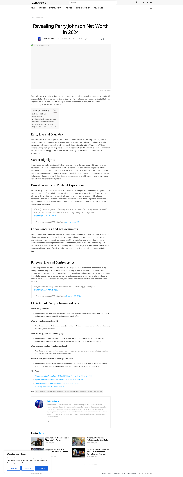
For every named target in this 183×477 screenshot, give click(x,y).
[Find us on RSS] (143, 2)
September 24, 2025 (92, 443)
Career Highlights (37, 116)
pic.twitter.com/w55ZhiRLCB (46, 215)
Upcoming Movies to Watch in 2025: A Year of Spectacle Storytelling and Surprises (98, 451)
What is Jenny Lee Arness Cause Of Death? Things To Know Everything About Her (64, 376)
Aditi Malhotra (49, 39)
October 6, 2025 (49, 443)
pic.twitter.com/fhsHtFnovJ (46, 289)
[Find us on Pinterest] (147, 2)
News (33, 8)
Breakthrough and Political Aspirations (44, 119)
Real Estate (98, 8)
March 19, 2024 (71, 222)
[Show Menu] (151, 8)
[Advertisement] (133, 32)
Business (42, 8)
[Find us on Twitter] (140, 2)
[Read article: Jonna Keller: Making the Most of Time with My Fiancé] (37, 441)
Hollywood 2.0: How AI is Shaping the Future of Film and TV (56, 451)
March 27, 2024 (62, 39)
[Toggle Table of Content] (54, 111)
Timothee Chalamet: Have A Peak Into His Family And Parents (57, 383)
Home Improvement (83, 8)
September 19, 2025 (92, 456)
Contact (123, 473)
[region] (27, 461)
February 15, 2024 (73, 296)
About (109, 473)
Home (32, 17)
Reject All (28, 468)
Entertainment (55, 8)
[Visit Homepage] (39, 2)
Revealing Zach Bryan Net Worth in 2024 (49, 387)
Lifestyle (68, 8)
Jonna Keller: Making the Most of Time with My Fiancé (57, 439)
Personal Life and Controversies (42, 124)
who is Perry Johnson (95, 391)
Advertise (116, 473)
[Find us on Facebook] (136, 2)
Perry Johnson (40, 391)
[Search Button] (115, 3)
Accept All (41, 468)
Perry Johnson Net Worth (55, 391)
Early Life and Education (39, 114)
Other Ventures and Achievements (43, 122)
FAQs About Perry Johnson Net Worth (44, 127)
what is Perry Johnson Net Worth (75, 391)
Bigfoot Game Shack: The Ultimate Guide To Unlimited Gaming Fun (59, 379)
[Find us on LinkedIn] (151, 2)
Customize (13, 468)
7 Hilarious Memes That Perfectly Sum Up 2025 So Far (98, 439)
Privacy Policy (132, 473)
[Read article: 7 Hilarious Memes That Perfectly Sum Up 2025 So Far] (78, 441)
